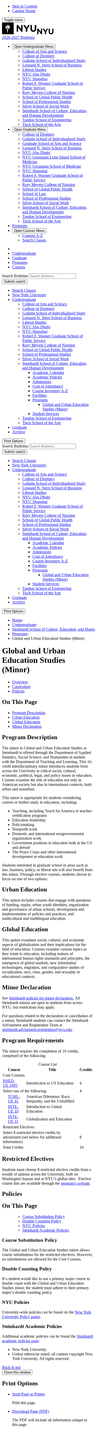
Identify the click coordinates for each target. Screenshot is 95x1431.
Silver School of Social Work (45, 106)
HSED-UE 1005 (10, 1083)
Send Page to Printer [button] (28, 1394)
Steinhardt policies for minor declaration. (41, 998)
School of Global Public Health (47, 97)
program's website (75, 1183)
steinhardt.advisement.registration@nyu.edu (37, 1029)
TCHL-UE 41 (14, 1098)
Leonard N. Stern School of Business (52, 65)
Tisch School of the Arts (41, 124)
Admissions (41, 382)
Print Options (13, 441)
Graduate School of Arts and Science (51, 143)
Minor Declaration (27, 726)
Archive (18, 432)
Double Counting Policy (41, 1221)
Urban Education (26, 717)
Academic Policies (47, 377)
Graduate (30, 129)
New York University (29, 295)
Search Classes (34, 240)
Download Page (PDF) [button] (30, 1411)
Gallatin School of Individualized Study (54, 60)
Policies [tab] (18, 691)
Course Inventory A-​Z (50, 391)
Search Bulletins (15, 276)
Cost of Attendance (47, 386)
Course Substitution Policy (43, 1216)
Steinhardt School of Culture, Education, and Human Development (54, 113)
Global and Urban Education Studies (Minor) (66, 406)
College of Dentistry (38, 56)
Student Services (45, 413)
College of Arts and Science (44, 51)
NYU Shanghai (34, 79)
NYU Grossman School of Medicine (51, 166)
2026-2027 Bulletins (18, 37)
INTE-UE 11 (13, 1119)
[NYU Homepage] (27, 33)
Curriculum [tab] (21, 686)
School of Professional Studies (46, 101)
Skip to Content (24, 6)
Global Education (26, 722)
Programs (19, 225)
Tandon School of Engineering (46, 120)
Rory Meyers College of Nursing (48, 92)
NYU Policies (33, 1225)
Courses (29, 231)
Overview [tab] (20, 682)
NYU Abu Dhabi (36, 74)
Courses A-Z (32, 235)
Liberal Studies (34, 69)
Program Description (28, 713)
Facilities (39, 395)
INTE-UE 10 (13, 1109)
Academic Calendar (48, 372)
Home (17, 620)
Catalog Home (23, 11)
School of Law (34, 194)
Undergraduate (33, 46)
